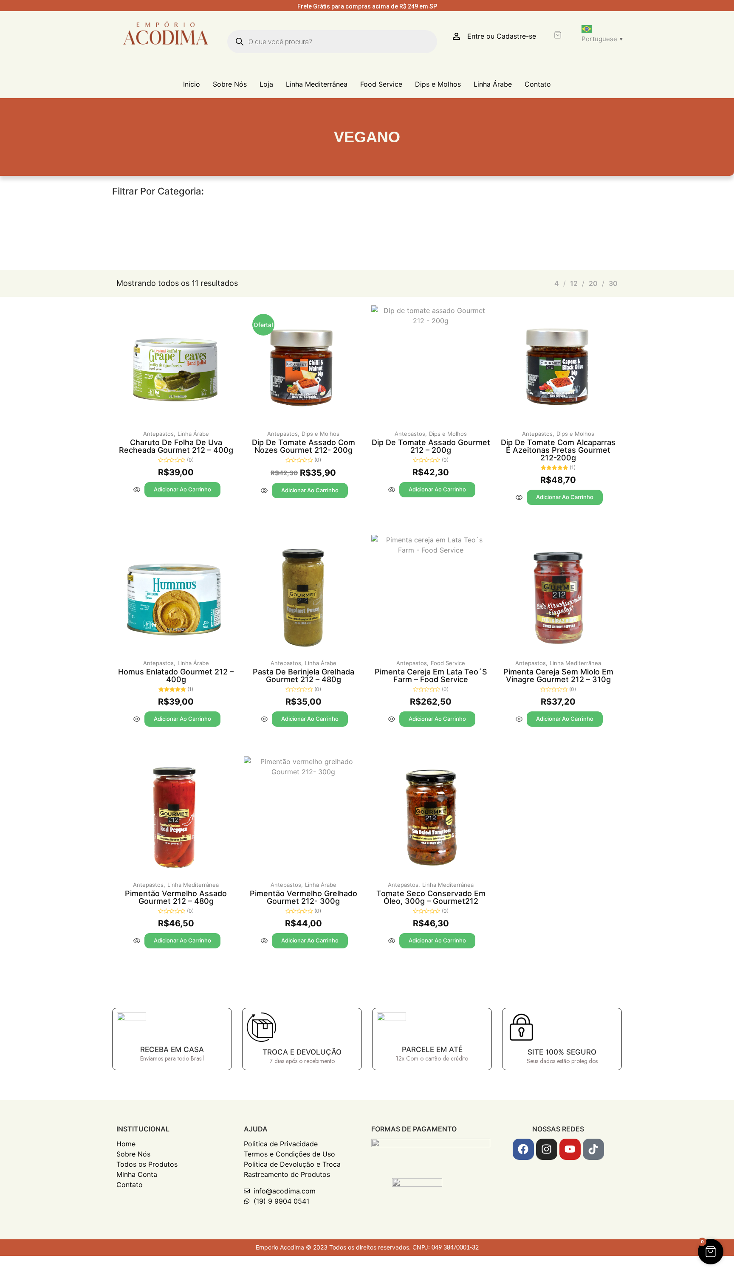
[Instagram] (546, 1149)
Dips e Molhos (438, 84)
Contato (538, 84)
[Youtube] (570, 1149)
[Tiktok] (593, 1149)
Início (191, 84)
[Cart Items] (558, 35)
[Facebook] (523, 1149)
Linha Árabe (493, 84)
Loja (266, 84)
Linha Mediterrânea (316, 84)
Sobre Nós (230, 84)
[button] (710, 1251)
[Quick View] (136, 489)
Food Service (381, 84)
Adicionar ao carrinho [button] (182, 489)
